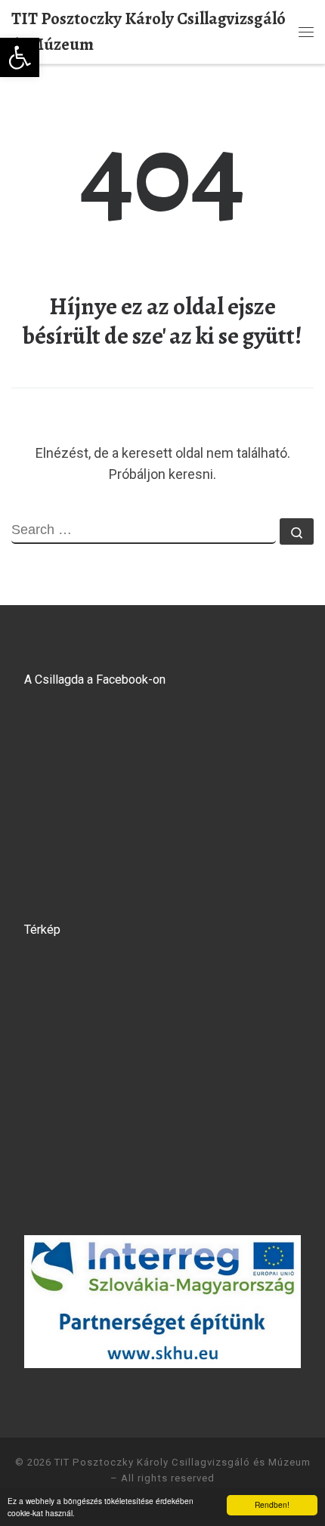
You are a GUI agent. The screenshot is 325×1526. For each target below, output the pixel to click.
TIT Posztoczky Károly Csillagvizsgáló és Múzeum (182, 1462)
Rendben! (272, 1504)
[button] (19, 57)
